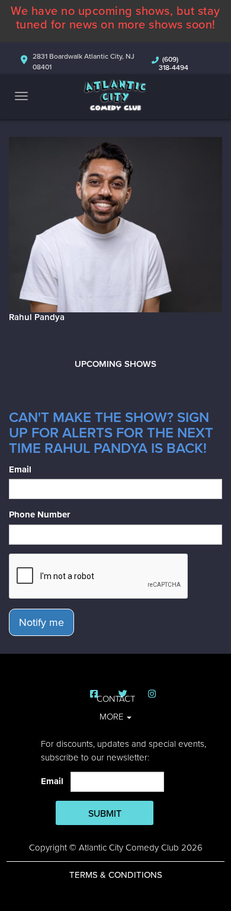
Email (20, 469)
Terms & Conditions (115, 875)
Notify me (41, 622)
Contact (116, 698)
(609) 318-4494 (173, 63)
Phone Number (39, 514)
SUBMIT (104, 814)
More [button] (113, 716)
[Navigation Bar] (21, 96)
